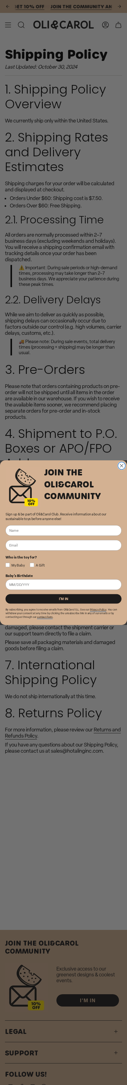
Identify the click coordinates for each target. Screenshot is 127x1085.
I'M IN (63, 598)
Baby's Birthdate (19, 575)
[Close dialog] (121, 465)
